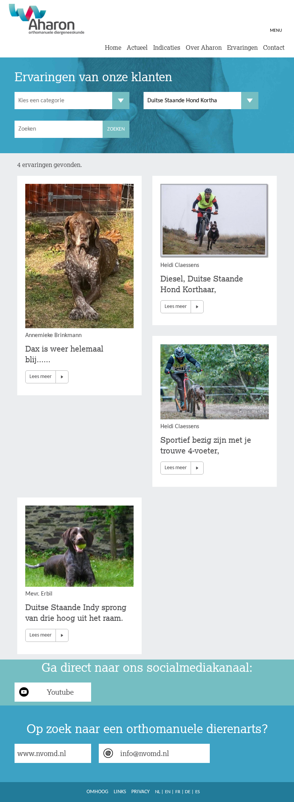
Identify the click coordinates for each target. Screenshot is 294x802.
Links (120, 792)
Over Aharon (204, 47)
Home (113, 47)
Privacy (140, 792)
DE (187, 791)
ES (197, 791)
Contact (273, 47)
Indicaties (166, 47)
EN (167, 791)
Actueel (137, 47)
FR (177, 791)
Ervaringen (242, 47)
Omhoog (97, 792)
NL (157, 791)
